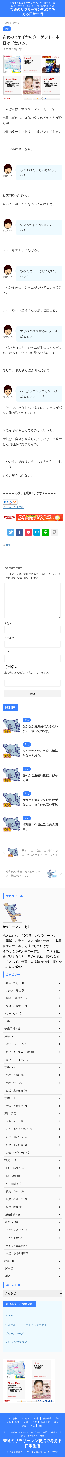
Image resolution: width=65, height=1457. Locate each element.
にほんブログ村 (13, 507)
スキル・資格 (11, 1418)
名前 (7, 623)
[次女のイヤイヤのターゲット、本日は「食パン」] (36, 532)
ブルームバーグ (14, 1333)
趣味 (33, 1425)
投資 (35, 1422)
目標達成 (45, 1422)
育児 (8, 545)
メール (9, 637)
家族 (17, 1422)
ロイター (10, 1316)
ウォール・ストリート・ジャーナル (26, 1324)
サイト (8, 652)
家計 (26, 1422)
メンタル (26, 1418)
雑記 (41, 1425)
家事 (9, 1422)
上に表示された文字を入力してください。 (27, 672)
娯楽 (58, 1418)
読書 (24, 1425)
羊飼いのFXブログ (16, 1342)
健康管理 (47, 1418)
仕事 (36, 1418)
